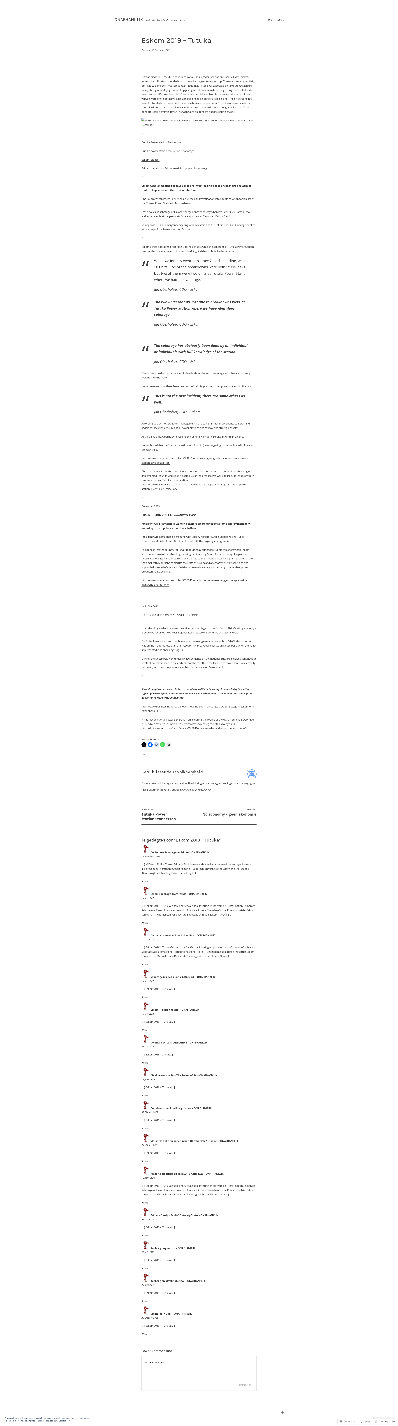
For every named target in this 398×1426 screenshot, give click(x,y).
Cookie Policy (64, 1420)
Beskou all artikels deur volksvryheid (191, 789)
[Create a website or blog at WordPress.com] (282, 1412)
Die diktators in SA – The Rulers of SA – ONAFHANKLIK (183, 1075)
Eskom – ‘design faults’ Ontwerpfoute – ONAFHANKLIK (184, 1215)
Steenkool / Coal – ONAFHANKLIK (171, 1313)
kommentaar (244, 1384)
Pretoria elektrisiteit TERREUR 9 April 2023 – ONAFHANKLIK (187, 1174)
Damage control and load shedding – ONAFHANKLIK (182, 935)
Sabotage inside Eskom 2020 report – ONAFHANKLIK (182, 977)
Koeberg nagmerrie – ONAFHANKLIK (173, 1248)
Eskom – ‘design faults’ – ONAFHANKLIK (174, 1009)
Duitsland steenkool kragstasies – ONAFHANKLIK (181, 1108)
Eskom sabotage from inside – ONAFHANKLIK (178, 894)
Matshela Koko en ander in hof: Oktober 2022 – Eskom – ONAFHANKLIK (194, 1141)
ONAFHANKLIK (128, 19)
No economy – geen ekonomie (229, 812)
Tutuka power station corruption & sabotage (167, 151)
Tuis (270, 19)
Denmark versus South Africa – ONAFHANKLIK (178, 1042)
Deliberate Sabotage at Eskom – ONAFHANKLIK (179, 852)
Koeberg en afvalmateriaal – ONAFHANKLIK (177, 1281)
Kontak (280, 19)
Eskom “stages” (150, 159)
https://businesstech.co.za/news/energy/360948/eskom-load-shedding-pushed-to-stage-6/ (194, 728)
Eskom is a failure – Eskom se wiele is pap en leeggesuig (174, 168)
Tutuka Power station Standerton (161, 142)
